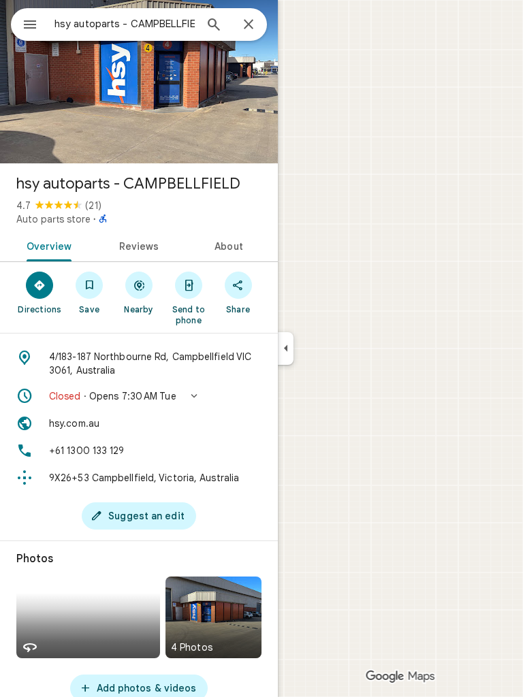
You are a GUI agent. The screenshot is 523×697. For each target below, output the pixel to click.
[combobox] (124, 24)
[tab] (46, 245)
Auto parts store (53, 219)
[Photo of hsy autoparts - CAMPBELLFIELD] (139, 81)
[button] (139, 396)
